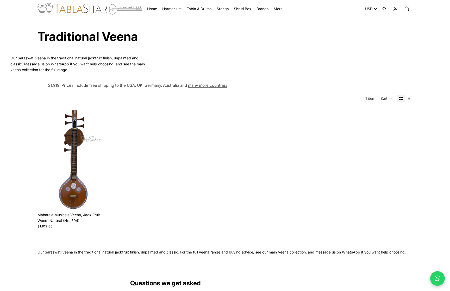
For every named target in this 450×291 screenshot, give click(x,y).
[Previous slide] (45, 159)
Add (105, 202)
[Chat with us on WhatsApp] (437, 278)
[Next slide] (101, 159)
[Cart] (407, 9)
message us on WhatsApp (337, 252)
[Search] (384, 9)
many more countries (207, 85)
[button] (386, 98)
